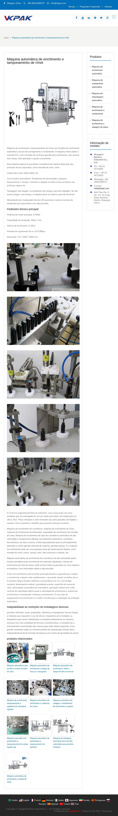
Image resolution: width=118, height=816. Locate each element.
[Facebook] (76, 18)
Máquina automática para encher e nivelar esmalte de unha (17, 668)
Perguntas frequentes (90, 7)
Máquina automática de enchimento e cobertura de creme (40, 703)
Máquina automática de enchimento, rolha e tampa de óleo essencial (63, 668)
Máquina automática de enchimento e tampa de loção (16, 779)
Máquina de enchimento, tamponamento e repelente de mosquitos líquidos (17, 704)
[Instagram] (107, 18)
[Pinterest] (95, 18)
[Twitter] (101, 18)
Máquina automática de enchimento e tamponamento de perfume (39, 742)
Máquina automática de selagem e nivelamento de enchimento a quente (63, 703)
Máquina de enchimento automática (97, 70)
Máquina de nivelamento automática (97, 83)
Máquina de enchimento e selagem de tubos (100, 123)
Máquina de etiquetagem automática (97, 96)
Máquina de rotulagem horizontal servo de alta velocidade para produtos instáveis (63, 742)
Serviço (71, 7)
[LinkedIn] (88, 18)
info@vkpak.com (58, 3)
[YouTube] (82, 18)
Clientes (108, 7)
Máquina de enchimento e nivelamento (98, 110)
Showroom (107, 811)
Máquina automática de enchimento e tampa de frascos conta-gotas (40, 668)
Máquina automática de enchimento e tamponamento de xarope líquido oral (17, 742)
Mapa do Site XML (91, 811)
